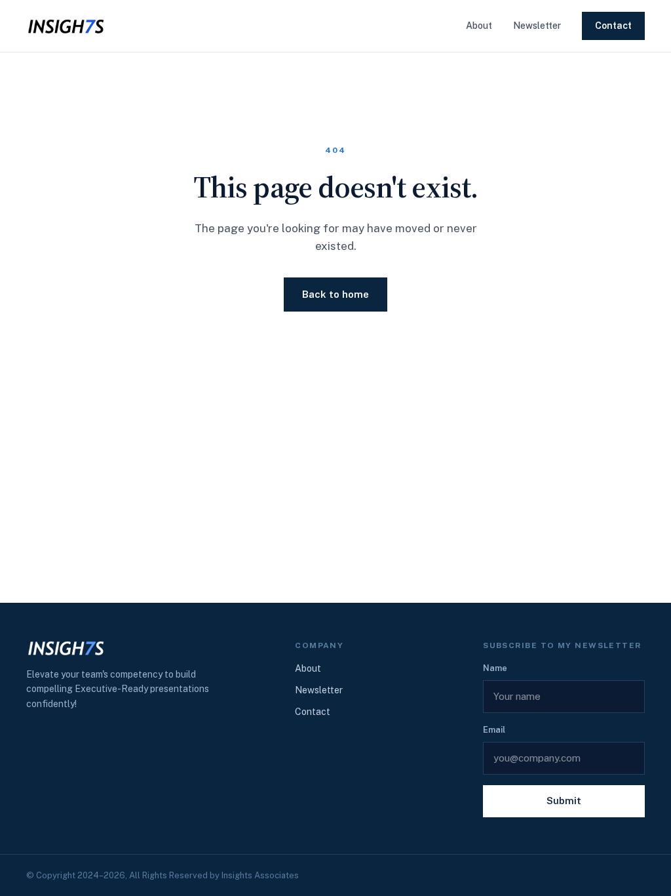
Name (495, 668)
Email (494, 730)
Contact (613, 25)
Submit (563, 800)
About (479, 25)
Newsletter (537, 25)
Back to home (335, 294)
